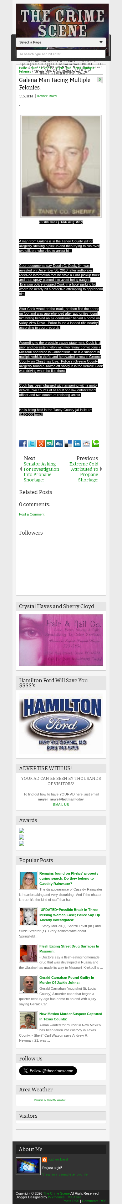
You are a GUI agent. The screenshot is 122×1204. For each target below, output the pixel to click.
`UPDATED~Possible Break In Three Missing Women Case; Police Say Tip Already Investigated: (69, 915)
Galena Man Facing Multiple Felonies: (54, 84)
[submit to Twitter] (32, 443)
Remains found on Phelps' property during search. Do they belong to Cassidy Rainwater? (68, 878)
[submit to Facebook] (23, 443)
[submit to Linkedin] (77, 443)
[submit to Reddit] (86, 443)
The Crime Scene (56, 1193)
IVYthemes (56, 1197)
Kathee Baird (47, 96)
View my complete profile (65, 1174)
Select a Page (30, 42)
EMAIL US (61, 804)
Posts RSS (71, 1201)
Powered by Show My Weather (49, 1100)
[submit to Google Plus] (41, 443)
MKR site (74, 1197)
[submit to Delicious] (68, 443)
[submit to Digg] (59, 443)
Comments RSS (94, 1201)
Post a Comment (31, 514)
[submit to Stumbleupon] (50, 443)
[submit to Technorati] (95, 443)
